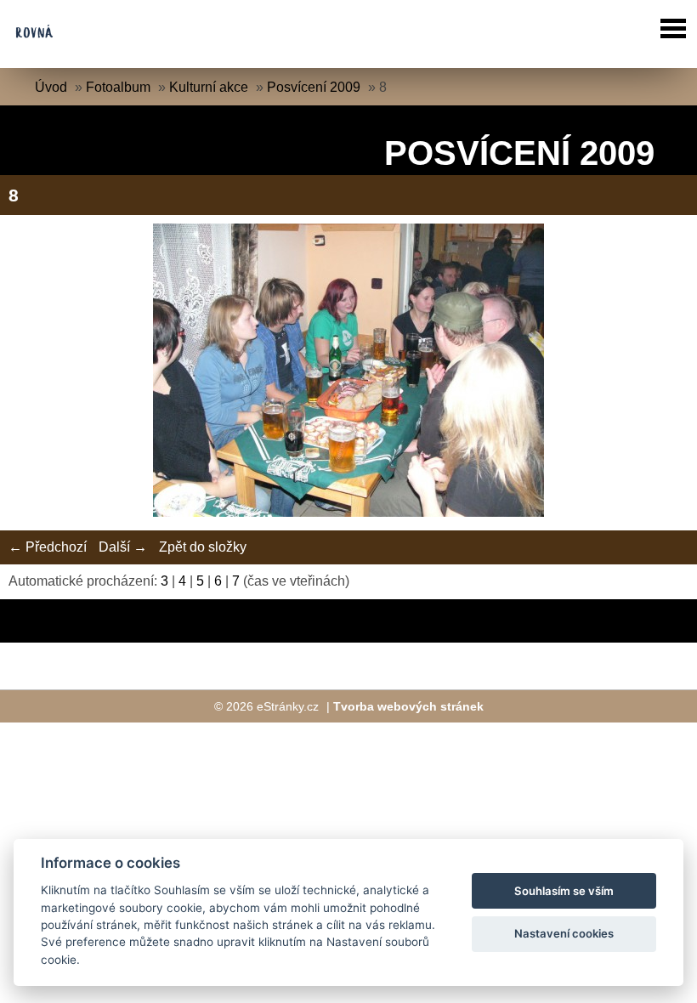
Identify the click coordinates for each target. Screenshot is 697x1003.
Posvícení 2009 (313, 87)
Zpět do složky (202, 547)
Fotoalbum (118, 87)
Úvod (51, 87)
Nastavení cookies (564, 933)
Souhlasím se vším (564, 891)
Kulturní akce (208, 87)
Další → (123, 547)
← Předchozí (47, 547)
